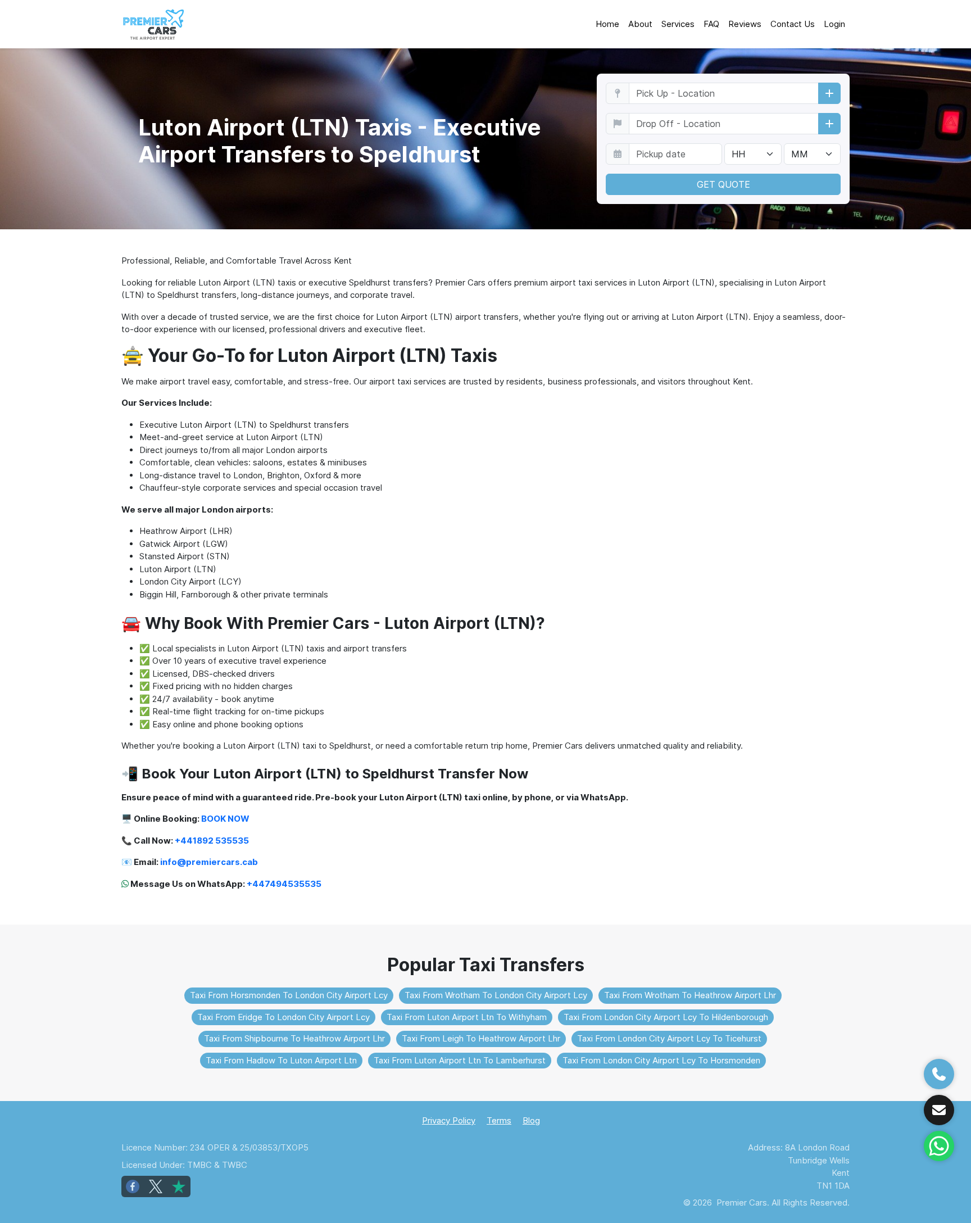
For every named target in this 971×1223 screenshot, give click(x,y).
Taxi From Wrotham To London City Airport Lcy (496, 995)
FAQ (711, 24)
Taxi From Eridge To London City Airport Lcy (283, 1017)
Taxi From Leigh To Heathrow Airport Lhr (481, 1038)
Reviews (744, 24)
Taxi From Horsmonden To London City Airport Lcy (289, 995)
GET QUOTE (723, 184)
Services (678, 24)
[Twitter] (156, 1186)
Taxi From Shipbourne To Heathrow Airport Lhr (294, 1038)
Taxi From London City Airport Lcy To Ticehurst (669, 1038)
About (640, 24)
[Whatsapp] (939, 1146)
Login (834, 24)
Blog (531, 1120)
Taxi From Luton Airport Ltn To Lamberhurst (460, 1060)
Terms (499, 1120)
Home (607, 24)
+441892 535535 (212, 840)
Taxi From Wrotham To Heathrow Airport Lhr (690, 995)
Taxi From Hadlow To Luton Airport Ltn (281, 1060)
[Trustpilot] (179, 1186)
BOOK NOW (225, 818)
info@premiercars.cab (209, 862)
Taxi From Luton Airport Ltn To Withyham (467, 1017)
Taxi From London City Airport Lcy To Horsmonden (661, 1060)
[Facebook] (133, 1186)
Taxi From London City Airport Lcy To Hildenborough (666, 1017)
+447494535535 (284, 883)
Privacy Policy (448, 1120)
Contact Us (792, 24)
